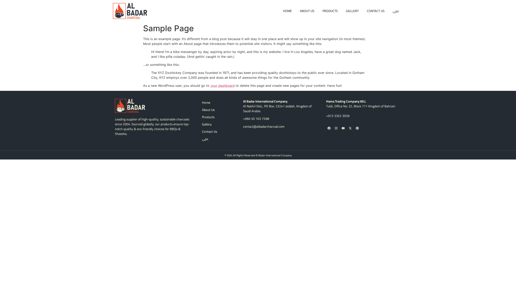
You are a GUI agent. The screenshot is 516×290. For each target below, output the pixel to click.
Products (330, 11)
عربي (396, 11)
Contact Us (376, 11)
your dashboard (222, 86)
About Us (307, 11)
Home (287, 11)
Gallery (352, 11)
